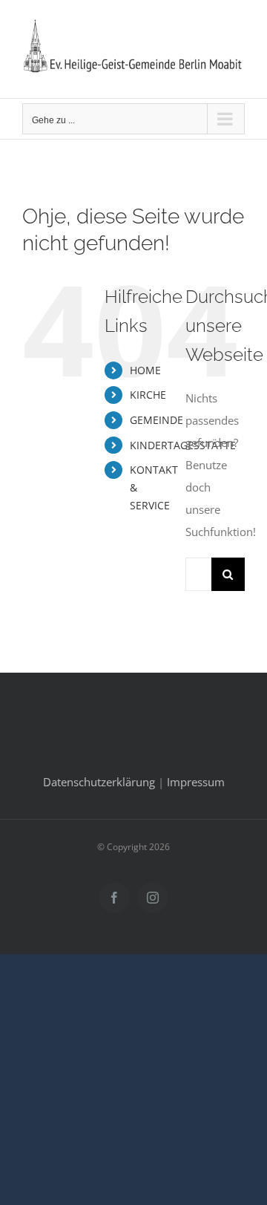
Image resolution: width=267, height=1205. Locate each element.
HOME (145, 370)
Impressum (196, 781)
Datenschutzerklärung (99, 781)
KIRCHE (148, 395)
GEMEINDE (156, 420)
